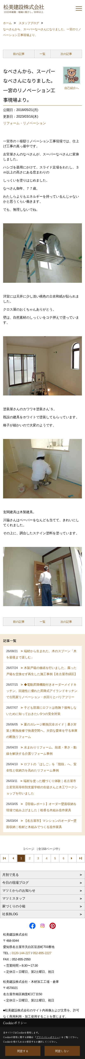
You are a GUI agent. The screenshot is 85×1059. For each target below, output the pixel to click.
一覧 (42, 54)
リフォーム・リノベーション (24, 123)
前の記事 (19, 54)
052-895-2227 (42, 953)
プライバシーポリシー (47, 1037)
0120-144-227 (21, 953)
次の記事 (66, 54)
